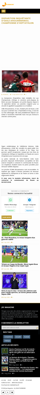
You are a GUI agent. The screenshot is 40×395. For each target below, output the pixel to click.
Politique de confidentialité (10, 385)
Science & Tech (5, 382)
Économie (29, 380)
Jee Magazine (7, 4)
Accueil (3, 380)
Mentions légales (17, 382)
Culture (15, 380)
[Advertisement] (20, 46)
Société (22, 380)
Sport (9, 380)
